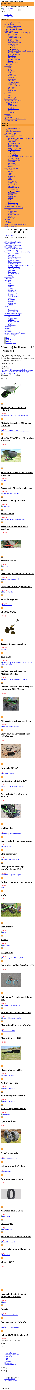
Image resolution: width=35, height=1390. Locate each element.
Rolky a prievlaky (13, 41)
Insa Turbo (11, 71)
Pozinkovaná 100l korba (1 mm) (16, 1012)
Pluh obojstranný (9, 854)
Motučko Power (8, 560)
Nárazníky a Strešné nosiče (12, 102)
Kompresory (12, 57)
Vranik (10, 67)
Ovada (10, 69)
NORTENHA (12, 87)
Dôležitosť (4, 368)
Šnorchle (7, 114)
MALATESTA (12, 79)
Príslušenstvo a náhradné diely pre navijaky (17, 32)
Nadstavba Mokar (9, 1083)
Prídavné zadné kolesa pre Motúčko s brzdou (13, 672)
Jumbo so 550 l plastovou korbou (16, 488)
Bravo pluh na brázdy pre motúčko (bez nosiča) (13, 867)
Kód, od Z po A (12, 373)
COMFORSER (12, 77)
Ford (13, 47)
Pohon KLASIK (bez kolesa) (14, 1335)
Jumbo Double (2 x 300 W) (13, 501)
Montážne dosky (13, 44)
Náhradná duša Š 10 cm (12, 1211)
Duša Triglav (7, 1223)
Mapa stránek (8, 1363)
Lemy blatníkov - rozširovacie (13, 100)
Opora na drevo (8, 1121)
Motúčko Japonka (9, 599)
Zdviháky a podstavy (14, 37)
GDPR (6, 1359)
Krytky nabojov (13, 97)
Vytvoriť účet (8, 16)
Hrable (4, 939)
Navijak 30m (7, 952)
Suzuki (10, 110)
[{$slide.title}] (6, 338)
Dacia (13, 46)
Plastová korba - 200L (11, 1070)
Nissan (10, 104)
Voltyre (10, 74)
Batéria (4, 1309)
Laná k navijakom (13, 34)
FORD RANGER (13, 109)
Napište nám (8, 1361)
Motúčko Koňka (8, 612)
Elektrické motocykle (10, 120)
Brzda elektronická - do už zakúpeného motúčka (13, 1295)
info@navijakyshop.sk (11, 1380)
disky (9, 95)
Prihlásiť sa (8, 15)
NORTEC (11, 80)
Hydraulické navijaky (10, 28)
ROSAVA (11, 89)
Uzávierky (7, 115)
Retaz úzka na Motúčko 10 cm (15, 1249)
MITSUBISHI (12, 105)
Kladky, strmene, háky (14, 42)
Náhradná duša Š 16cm (12, 1179)
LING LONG (12, 90)
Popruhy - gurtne (13, 39)
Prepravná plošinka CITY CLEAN (17, 573)
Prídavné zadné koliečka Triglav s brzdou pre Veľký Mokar (17, 687)
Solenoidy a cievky (14, 52)
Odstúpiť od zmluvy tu (11, 1364)
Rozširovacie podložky (11, 99)
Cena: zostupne (25, 371)
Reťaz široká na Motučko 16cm (16, 1236)
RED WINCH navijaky (11, 62)
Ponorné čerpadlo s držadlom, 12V (17, 965)
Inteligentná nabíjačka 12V (14, 781)
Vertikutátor (7, 927)
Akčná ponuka (8, 64)
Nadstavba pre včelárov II (13, 1108)
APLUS (10, 92)
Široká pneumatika (10, 1153)
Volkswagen (11, 112)
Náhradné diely (12, 56)
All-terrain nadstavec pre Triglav (17, 721)
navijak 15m (7, 828)
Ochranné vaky (12, 36)
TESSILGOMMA (13, 82)
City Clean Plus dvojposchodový (16, 586)
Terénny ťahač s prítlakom (14, 644)
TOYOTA (11, 107)
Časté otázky (8, 1356)
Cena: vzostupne (15, 371)
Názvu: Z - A (6, 371)
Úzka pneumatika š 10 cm (13, 1166)
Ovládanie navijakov (14, 54)
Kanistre (10, 61)
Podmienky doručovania (11, 1355)
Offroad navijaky (9, 24)
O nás (6, 1358)
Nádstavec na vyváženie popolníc (16, 882)
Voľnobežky (8, 117)
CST (9, 72)
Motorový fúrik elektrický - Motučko (15, 119)
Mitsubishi (15, 49)
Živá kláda (6, 657)
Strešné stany (8, 326)
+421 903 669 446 (9, 1379)
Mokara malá (7, 513)
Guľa (3, 895)
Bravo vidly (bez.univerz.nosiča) (16, 841)
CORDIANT (12, 84)
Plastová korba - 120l (11, 1038)
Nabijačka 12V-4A (9, 768)
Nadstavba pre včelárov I (13, 1095)
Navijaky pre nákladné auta (12, 26)
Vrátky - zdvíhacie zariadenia (13, 29)
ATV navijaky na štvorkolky (12, 23)
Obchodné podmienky (11, 1353)
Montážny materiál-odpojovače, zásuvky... (20, 51)
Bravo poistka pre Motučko (14, 1322)
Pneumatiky (7, 66)
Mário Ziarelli (12, 76)
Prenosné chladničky (14, 59)
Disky (6, 94)
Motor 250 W (7, 1262)
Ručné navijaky (9, 31)
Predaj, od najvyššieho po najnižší (11, 370)
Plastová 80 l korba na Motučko (16, 1025)
